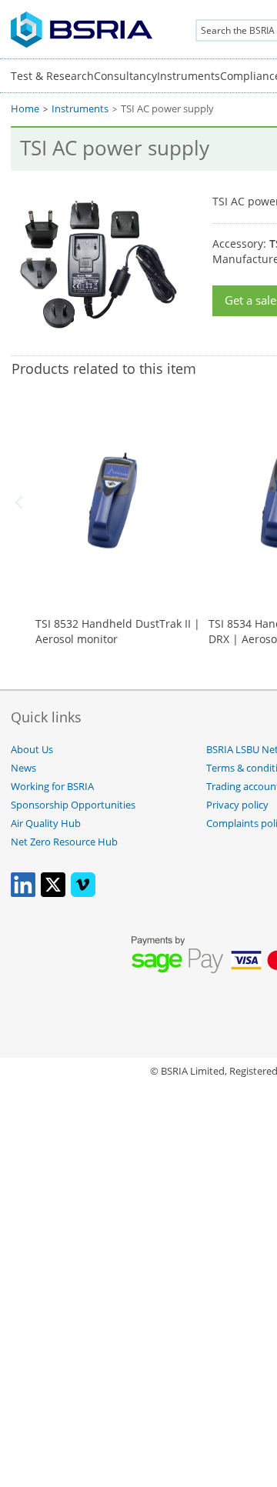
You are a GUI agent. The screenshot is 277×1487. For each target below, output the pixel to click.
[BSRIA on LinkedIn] (23, 893)
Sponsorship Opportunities (73, 805)
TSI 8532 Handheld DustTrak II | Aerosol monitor (117, 631)
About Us (32, 749)
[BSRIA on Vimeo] (83, 893)
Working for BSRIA (52, 786)
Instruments (188, 75)
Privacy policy (237, 805)
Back (21, 502)
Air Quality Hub (46, 823)
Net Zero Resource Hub (64, 842)
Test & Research (52, 75)
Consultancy (125, 75)
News (23, 768)
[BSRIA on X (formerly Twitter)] (53, 893)
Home (25, 108)
